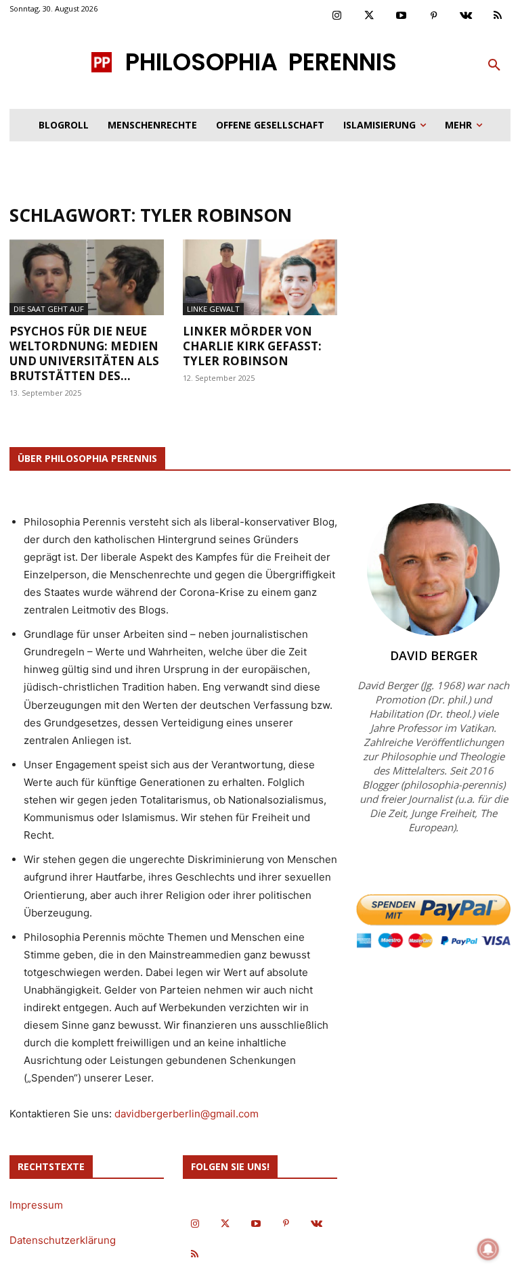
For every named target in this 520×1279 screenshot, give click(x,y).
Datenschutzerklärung (62, 1240)
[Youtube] (401, 16)
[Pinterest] (434, 16)
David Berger (433, 655)
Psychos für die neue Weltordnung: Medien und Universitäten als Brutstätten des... (84, 353)
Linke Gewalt (213, 309)
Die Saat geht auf (49, 309)
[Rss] (498, 16)
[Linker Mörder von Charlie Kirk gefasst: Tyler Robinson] (260, 277)
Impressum (36, 1205)
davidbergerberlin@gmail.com (186, 1113)
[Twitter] (370, 16)
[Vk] (466, 16)
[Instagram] (337, 16)
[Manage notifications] (488, 1249)
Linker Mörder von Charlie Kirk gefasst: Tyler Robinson (252, 346)
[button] (494, 65)
